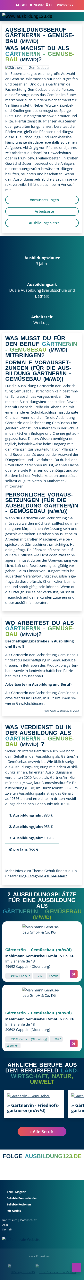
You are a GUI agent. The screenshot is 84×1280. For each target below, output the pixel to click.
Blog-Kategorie (43, 876)
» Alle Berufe (42, 1131)
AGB (5, 1225)
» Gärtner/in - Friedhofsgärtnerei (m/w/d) (33, 1107)
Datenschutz (28, 1220)
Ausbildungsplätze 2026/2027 (43, 5)
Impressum (9, 1220)
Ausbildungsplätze (44, 222)
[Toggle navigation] (76, 16)
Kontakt (7, 1229)
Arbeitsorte (44, 211)
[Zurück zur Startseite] (27, 16)
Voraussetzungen (44, 199)
